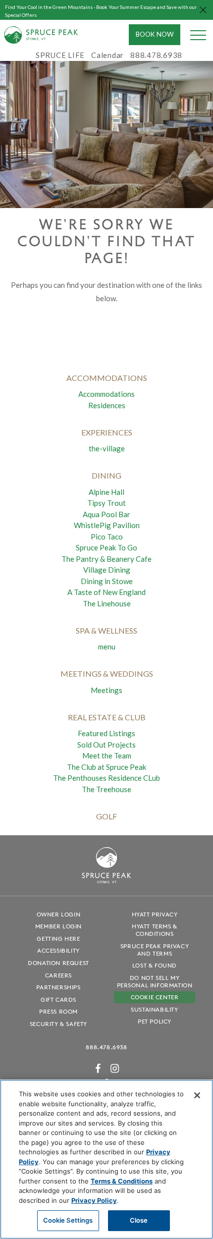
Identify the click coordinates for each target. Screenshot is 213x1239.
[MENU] (198, 35)
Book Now (155, 34)
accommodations (106, 377)
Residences (106, 405)
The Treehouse (106, 789)
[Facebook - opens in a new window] (98, 1068)
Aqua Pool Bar (106, 514)
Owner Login (59, 914)
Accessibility (58, 950)
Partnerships (58, 987)
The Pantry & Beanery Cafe (106, 558)
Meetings (106, 690)
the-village (107, 448)
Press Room (58, 1011)
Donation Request (58, 963)
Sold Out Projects (106, 744)
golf (106, 816)
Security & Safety (58, 1023)
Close (139, 1220)
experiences (106, 432)
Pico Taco (107, 536)
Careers (58, 975)
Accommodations (106, 393)
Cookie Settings (68, 1220)
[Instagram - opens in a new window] (115, 1068)
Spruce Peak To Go (106, 547)
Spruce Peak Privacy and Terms (154, 949)
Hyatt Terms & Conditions (154, 929)
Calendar (107, 55)
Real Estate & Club (107, 717)
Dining (106, 475)
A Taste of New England (106, 592)
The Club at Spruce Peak (106, 766)
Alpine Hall (106, 491)
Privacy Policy (94, 1200)
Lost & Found (154, 965)
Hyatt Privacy (155, 914)
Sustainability (154, 1009)
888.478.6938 (106, 1047)
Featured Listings (106, 733)
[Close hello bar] (203, 10)
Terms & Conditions (122, 1181)
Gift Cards (58, 999)
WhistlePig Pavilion (107, 525)
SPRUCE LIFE (60, 55)
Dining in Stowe (107, 581)
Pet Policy (154, 1021)
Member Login (58, 926)
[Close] (197, 1095)
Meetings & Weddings (106, 673)
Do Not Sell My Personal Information (155, 981)
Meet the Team (106, 755)
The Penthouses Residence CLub (106, 777)
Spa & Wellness (106, 630)
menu (106, 646)
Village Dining (106, 569)
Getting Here (58, 938)
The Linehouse (107, 603)
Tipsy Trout (106, 502)
